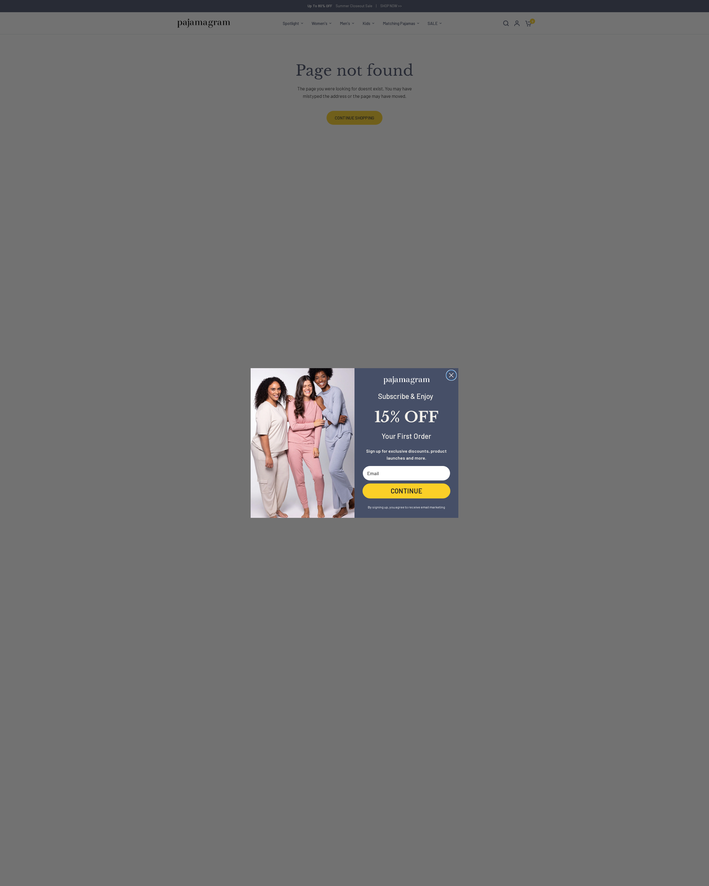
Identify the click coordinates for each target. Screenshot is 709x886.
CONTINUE (406, 491)
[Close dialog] (451, 375)
